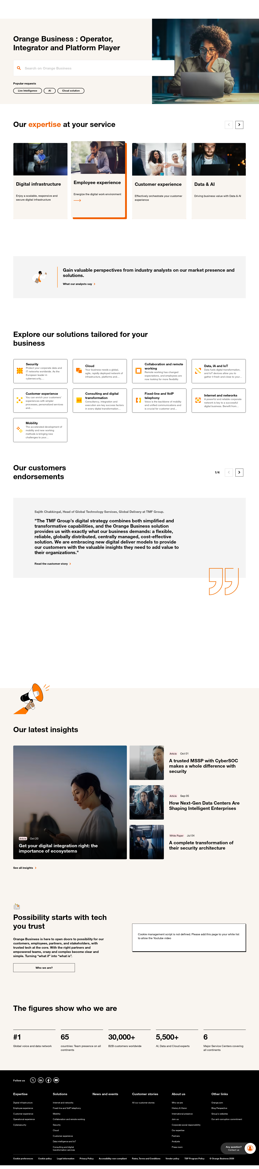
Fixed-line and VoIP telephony (67, 1108)
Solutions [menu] (84, 14)
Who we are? (44, 967)
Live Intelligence (27, 90)
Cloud (56, 1130)
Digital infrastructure (22, 1102)
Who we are (177, 1102)
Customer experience (23, 1113)
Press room (177, 1147)
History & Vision (179, 1108)
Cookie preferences (23, 1158)
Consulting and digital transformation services (64, 1148)
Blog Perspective (219, 1108)
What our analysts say (77, 284)
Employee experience (23, 1108)
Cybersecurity (19, 1125)
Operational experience (24, 1119)
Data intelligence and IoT (64, 1141)
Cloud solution (71, 90)
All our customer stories (143, 1102)
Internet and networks (63, 1102)
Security (57, 1125)
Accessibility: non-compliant (113, 1158)
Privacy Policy (87, 1158)
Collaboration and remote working (69, 1119)
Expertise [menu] (66, 14)
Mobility (56, 1113)
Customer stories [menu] (107, 14)
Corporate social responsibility (186, 1125)
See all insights (23, 867)
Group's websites (219, 1113)
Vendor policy (172, 1158)
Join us (175, 1119)
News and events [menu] (135, 14)
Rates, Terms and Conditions (146, 1158)
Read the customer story (51, 563)
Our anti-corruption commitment (226, 1119)
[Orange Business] (25, 13)
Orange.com (217, 1102)
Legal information (65, 1158)
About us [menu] (158, 14)
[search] (94, 68)
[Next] (239, 125)
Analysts (176, 1141)
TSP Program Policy (194, 1158)
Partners (176, 1136)
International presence (182, 1113)
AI (49, 90)
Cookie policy (45, 1158)
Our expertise (178, 1130)
